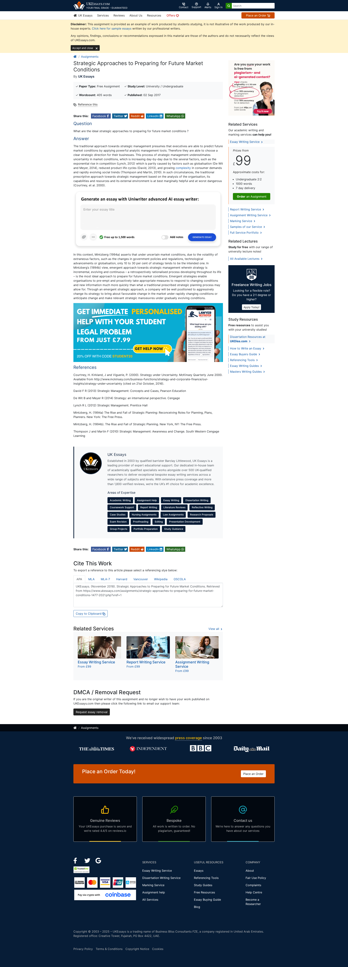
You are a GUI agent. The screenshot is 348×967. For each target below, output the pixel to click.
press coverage (188, 738)
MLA (91, 579)
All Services (150, 899)
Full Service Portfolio (245, 232)
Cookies (157, 949)
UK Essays (84, 15)
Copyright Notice (137, 949)
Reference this (88, 104)
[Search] (229, 6)
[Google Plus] (98, 860)
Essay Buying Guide (207, 899)
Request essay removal (91, 712)
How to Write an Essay (246, 348)
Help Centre (254, 892)
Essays (198, 870)
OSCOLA (180, 579)
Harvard (121, 579)
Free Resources (204, 892)
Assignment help (153, 892)
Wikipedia (160, 579)
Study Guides (203, 885)
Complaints (253, 885)
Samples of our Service (246, 227)
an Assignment (251, 196)
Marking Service (241, 221)
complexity (183, 168)
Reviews (119, 15)
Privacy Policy (83, 949)
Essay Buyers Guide (244, 354)
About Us (135, 15)
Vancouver (140, 579)
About (250, 870)
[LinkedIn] (87, 860)
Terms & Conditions (109, 949)
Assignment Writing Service (249, 215)
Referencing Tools (243, 360)
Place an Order (256, 15)
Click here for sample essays (111, 28)
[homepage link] (75, 56)
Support (196, 7)
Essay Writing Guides (245, 366)
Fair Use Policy (256, 878)
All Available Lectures (245, 258)
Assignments (89, 56)
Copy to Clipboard (89, 613)
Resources (154, 15)
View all (214, 629)
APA (79, 579)
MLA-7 (105, 579)
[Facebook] (76, 860)
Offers (171, 15)
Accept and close (83, 47)
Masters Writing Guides (246, 371)
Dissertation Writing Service (161, 878)
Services (103, 15)
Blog (197, 907)
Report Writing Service (246, 209)
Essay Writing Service (245, 142)
